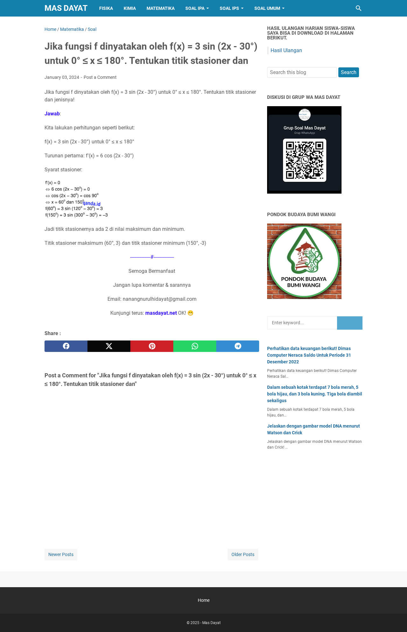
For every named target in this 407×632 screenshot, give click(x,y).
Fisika (106, 8)
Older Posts (242, 554)
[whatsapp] (194, 346)
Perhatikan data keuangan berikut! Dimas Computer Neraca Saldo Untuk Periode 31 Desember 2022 (309, 355)
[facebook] (66, 346)
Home (204, 600)
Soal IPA (194, 8)
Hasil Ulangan (286, 50)
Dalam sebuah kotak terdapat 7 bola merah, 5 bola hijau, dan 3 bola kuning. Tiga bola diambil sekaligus (314, 394)
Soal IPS (229, 8)
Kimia (130, 8)
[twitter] (108, 346)
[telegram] (237, 346)
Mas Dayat (66, 8)
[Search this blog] (358, 8)
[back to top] (394, 617)
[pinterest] (151, 346)
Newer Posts (60, 554)
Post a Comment (100, 77)
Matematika (161, 8)
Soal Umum (267, 8)
